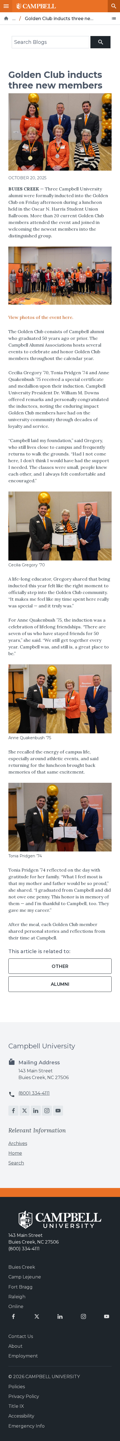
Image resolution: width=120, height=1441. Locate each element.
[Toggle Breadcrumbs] (114, 18)
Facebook (13, 1111)
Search (114, 6)
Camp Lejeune (24, 1277)
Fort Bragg (20, 1287)
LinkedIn (36, 1111)
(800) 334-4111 (34, 1093)
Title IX (16, 1406)
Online (15, 1306)
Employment (23, 1356)
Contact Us (20, 1336)
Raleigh (16, 1296)
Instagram (47, 1111)
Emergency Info (26, 1426)
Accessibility (21, 1416)
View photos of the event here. (40, 317)
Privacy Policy (23, 1396)
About (15, 1346)
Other (60, 966)
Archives (17, 1143)
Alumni (60, 984)
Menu (6, 6)
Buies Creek (21, 1267)
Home (15, 1153)
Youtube (58, 1111)
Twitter (25, 1111)
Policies (16, 1386)
